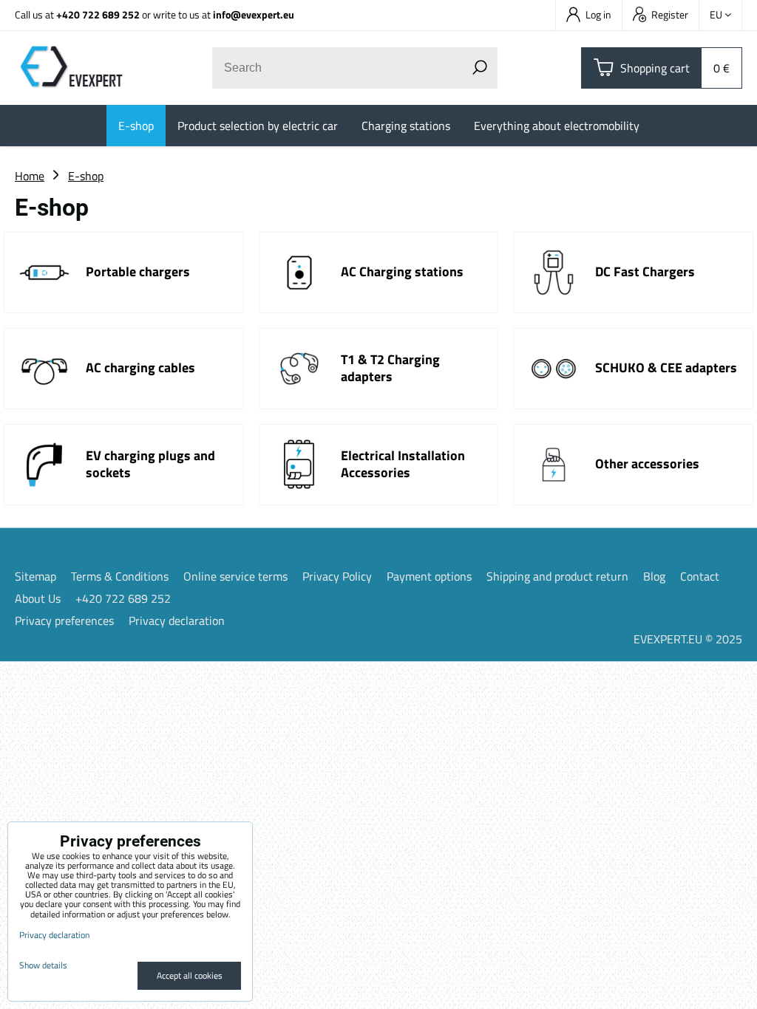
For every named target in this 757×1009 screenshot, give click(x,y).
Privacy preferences (64, 620)
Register (669, 14)
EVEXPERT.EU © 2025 (688, 639)
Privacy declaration (177, 620)
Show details (43, 965)
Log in (598, 14)
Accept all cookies (190, 975)
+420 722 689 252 (98, 14)
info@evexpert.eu (253, 14)
